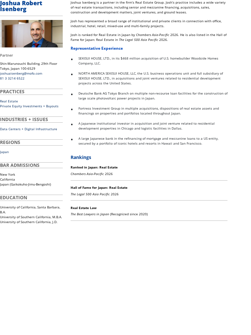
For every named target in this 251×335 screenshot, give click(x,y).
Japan (4, 152)
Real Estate (9, 101)
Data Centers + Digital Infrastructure (28, 129)
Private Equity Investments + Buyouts (29, 106)
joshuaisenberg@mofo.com (21, 73)
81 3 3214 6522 (12, 78)
